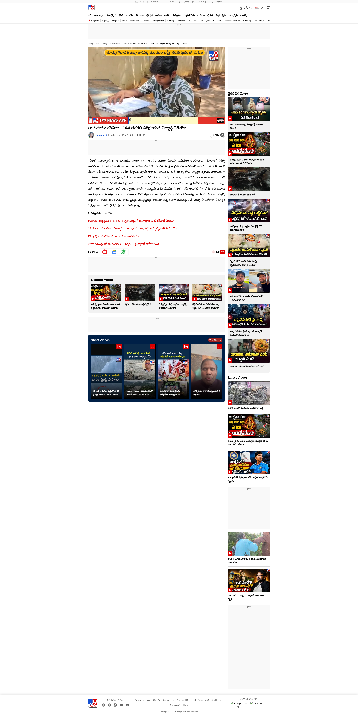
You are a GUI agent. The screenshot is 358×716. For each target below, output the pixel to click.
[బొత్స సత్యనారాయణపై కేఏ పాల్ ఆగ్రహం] (206, 371)
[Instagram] (115, 705)
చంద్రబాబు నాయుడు (232, 20)
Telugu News (93, 43)
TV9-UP (218, 2)
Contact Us (140, 700)
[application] (156, 85)
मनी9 (211, 2)
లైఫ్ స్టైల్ (149, 15)
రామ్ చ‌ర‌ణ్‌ (217, 20)
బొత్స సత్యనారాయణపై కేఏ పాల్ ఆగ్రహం (206, 393)
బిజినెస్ (167, 15)
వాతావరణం (134, 20)
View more (214, 340)
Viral (124, 43)
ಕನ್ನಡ (154, 2)
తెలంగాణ (140, 15)
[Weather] (245, 7)
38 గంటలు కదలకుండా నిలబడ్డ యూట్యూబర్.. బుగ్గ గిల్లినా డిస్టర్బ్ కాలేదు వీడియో (132, 228)
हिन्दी (146, 2)
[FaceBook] (103, 705)
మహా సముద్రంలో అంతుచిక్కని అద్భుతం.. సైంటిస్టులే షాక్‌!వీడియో (124, 243)
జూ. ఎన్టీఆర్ (205, 20)
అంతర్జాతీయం (158, 20)
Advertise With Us (166, 700)
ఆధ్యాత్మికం (233, 15)
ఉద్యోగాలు (95, 20)
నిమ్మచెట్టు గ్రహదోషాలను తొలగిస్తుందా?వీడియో (113, 236)
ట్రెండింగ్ (210, 15)
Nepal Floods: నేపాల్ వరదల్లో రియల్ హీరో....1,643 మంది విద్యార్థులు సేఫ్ (140, 393)
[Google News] (127, 705)
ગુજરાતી (172, 2)
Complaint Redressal (186, 700)
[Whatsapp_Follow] (123, 251)
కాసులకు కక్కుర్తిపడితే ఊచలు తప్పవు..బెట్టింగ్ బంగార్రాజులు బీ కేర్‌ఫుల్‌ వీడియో (131, 220)
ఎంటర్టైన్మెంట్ (111, 15)
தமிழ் (194, 2)
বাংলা (179, 2)
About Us (151, 700)
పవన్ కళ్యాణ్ (259, 20)
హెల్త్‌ (218, 15)
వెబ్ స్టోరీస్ (177, 15)
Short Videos (100, 340)
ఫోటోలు (158, 15)
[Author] (91, 135)
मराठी (163, 2)
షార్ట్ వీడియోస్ (189, 15)
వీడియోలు (146, 20)
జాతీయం (201, 15)
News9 (138, 2)
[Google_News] (114, 251)
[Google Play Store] (239, 705)
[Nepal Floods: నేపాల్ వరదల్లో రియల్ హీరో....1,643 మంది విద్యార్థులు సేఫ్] (139, 371)
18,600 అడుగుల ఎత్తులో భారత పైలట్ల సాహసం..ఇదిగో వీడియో (106, 393)
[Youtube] (104, 251)
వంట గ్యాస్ (171, 20)
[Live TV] (256, 8)
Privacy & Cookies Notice (209, 700)
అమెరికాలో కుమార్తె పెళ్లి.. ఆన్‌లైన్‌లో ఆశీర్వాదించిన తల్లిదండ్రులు (170, 393)
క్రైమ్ (224, 15)
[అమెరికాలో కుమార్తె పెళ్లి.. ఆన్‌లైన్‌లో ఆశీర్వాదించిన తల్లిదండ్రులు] (173, 371)
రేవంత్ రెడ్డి (247, 20)
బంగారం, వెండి (184, 20)
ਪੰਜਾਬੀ (186, 2)
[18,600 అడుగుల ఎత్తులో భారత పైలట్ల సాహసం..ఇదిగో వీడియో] (106, 371)
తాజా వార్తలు (99, 15)
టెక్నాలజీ (115, 20)
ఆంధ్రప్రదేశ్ (129, 15)
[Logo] (91, 7)
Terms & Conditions (179, 705)
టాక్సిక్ (124, 20)
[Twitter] (109, 705)
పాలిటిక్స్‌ (243, 15)
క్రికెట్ (121, 15)
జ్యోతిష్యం (105, 20)
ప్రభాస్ (195, 20)
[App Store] (259, 705)
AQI (251, 7)
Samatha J (101, 135)
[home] (89, 15)
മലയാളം (202, 2)
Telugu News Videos (111, 43)
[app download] (240, 8)
